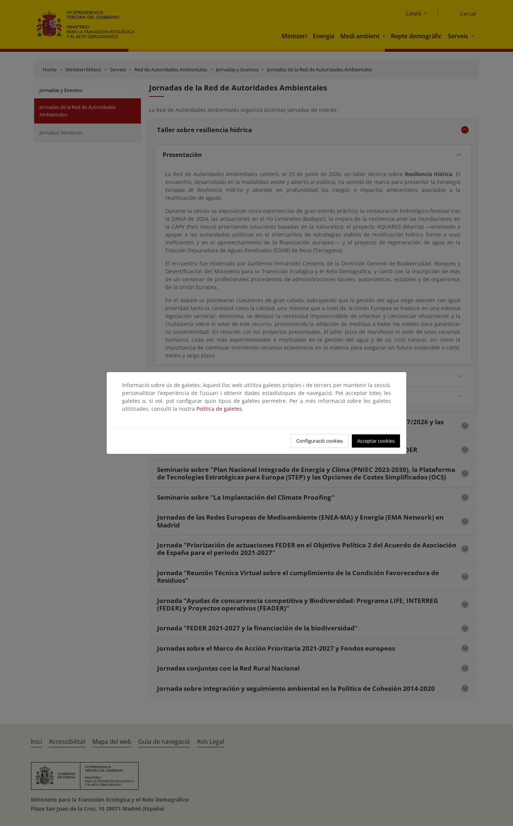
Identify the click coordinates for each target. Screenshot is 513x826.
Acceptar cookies (376, 440)
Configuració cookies (319, 440)
